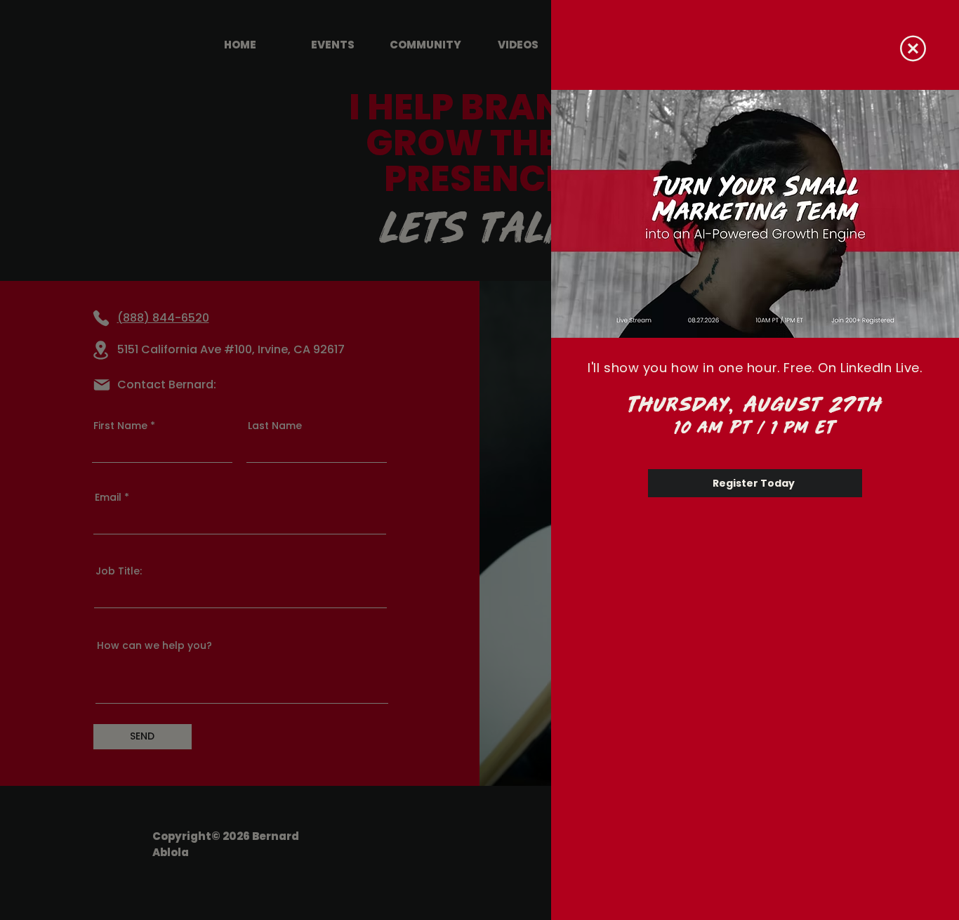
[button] (913, 48)
